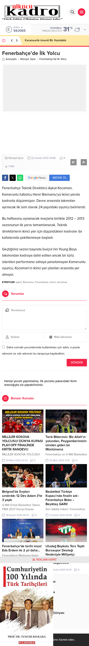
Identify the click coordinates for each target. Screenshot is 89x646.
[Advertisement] (44, 133)
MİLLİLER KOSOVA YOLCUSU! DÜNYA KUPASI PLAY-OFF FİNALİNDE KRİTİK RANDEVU (22, 443)
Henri (53, 282)
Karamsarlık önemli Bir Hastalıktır (45, 40)
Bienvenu (28, 282)
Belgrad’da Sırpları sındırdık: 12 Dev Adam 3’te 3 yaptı (22, 496)
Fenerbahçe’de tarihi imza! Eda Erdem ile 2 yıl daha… (22, 548)
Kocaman (62, 282)
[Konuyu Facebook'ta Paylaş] (5, 178)
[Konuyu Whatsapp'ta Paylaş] (20, 178)
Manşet (24, 59)
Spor (33, 59)
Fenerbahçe (41, 282)
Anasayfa (11, 59)
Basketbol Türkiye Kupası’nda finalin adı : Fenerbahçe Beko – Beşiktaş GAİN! (62, 498)
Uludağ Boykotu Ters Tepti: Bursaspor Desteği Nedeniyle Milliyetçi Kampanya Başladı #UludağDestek (65, 554)
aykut (19, 282)
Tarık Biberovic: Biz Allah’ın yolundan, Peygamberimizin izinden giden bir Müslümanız (66, 443)
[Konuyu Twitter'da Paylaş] (13, 178)
